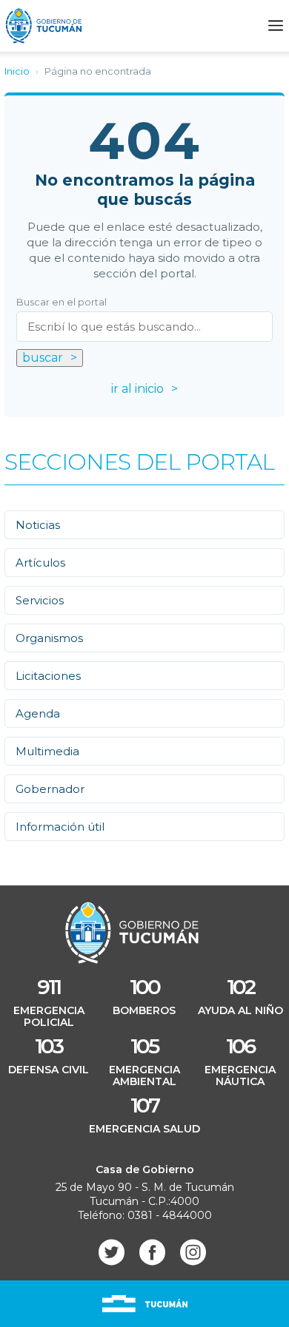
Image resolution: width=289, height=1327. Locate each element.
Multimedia (47, 751)
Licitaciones (48, 676)
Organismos (49, 638)
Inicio (17, 71)
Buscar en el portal (61, 302)
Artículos (40, 563)
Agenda (38, 713)
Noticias (38, 525)
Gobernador (50, 789)
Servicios (40, 600)
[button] (276, 26)
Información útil (60, 827)
